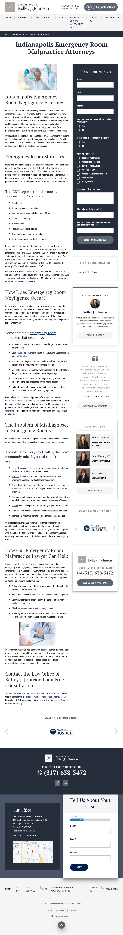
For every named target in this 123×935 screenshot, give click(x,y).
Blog (61, 17)
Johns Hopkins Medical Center (26, 278)
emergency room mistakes (30, 335)
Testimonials (112, 17)
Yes (83, 126)
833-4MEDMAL (28, 831)
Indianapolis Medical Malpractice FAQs (76, 22)
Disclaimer (72, 910)
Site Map (49, 910)
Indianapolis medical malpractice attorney (41, 696)
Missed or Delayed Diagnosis (94, 174)
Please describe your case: (89, 189)
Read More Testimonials (95, 406)
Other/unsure (87, 182)
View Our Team (95, 490)
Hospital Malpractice (20, 34)
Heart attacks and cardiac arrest (26, 468)
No (82, 130)
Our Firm (22, 17)
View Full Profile (95, 335)
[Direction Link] (33, 842)
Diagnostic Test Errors (87, 272)
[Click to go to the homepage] (95, 557)
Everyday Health (40, 452)
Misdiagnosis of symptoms (24, 352)
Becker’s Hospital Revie (27, 400)
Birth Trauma (87, 178)
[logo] (27, 3)
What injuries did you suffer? (89, 209)
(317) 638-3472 (104, 7)
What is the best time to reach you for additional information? (93, 224)
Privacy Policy (61, 910)
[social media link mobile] (57, 783)
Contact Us (94, 19)
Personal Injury (88, 170)
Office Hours (32, 835)
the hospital (42, 649)
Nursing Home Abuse (90, 166)
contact (15, 696)
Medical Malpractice (90, 162)
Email (80, 92)
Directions (17, 835)
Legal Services (43, 17)
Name (80, 79)
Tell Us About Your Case (95, 583)
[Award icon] (95, 527)
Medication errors (20, 370)
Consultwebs (63, 916)
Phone (80, 106)
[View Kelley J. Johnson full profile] (95, 300)
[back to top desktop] (61, 925)
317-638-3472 (26, 827)
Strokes (15, 476)
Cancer (15, 505)
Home (9, 17)
